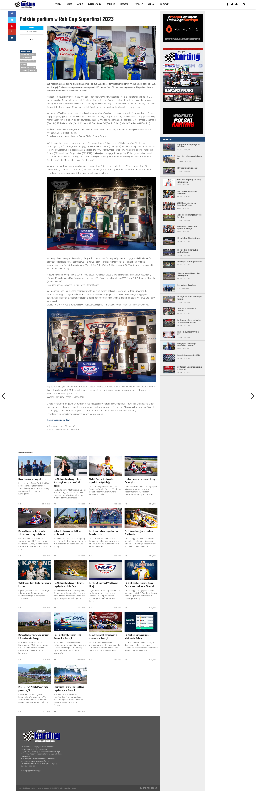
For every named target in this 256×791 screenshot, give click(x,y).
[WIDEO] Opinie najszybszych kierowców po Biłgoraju (186, 204)
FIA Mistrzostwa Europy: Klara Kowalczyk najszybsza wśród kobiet (67, 482)
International (95, 4)
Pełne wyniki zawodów (58, 420)
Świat (69, 4)
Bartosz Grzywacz (28, 54)
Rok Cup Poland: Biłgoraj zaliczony (188, 238)
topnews (24, 70)
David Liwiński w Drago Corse (32, 479)
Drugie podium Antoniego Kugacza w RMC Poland (189, 146)
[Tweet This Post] (12, 20)
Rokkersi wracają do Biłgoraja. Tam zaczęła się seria (188, 274)
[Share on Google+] (12, 32)
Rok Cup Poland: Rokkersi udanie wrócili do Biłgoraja (188, 251)
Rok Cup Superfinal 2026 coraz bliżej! (103, 584)
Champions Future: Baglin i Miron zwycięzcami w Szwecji (69, 688)
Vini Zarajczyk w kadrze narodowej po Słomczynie (189, 298)
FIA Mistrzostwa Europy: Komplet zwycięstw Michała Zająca (69, 584)
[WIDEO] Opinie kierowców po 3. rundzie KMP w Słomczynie (187, 345)
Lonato (23, 64)
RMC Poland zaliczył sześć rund (187, 168)
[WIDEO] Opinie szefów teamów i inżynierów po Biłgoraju (187, 227)
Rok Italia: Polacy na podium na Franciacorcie (103, 532)
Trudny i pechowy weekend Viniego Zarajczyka (141, 480)
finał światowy (26, 58)
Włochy (32, 70)
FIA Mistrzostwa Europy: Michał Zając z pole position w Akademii (139, 584)
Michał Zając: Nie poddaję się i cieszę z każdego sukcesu (189, 181)
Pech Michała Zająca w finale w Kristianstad (139, 532)
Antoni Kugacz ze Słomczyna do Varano (189, 262)
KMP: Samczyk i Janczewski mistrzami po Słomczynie (189, 368)
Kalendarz (164, 4)
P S (31, 40)
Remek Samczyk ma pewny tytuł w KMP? (188, 333)
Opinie (80, 4)
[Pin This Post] (12, 26)
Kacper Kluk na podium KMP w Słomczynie (186, 309)
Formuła (111, 4)
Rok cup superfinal (28, 67)
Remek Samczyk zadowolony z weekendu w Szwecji (103, 636)
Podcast (139, 4)
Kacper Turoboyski (28, 61)
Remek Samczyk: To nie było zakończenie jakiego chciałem (31, 532)
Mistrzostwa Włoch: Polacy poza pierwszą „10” (33, 688)
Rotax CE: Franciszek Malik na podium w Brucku (67, 532)
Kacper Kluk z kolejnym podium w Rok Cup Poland (189, 216)
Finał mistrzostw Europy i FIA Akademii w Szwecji (67, 636)
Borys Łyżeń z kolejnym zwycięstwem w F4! (189, 157)
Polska (58, 4)
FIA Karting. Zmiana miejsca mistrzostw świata (138, 636)
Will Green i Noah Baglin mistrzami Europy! (34, 584)
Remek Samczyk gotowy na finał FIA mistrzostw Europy (33, 636)
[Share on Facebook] (12, 14)
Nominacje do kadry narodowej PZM (188, 355)
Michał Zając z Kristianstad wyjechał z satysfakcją (101, 480)
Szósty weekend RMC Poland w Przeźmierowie (187, 192)
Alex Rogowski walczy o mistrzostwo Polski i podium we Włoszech (189, 321)
